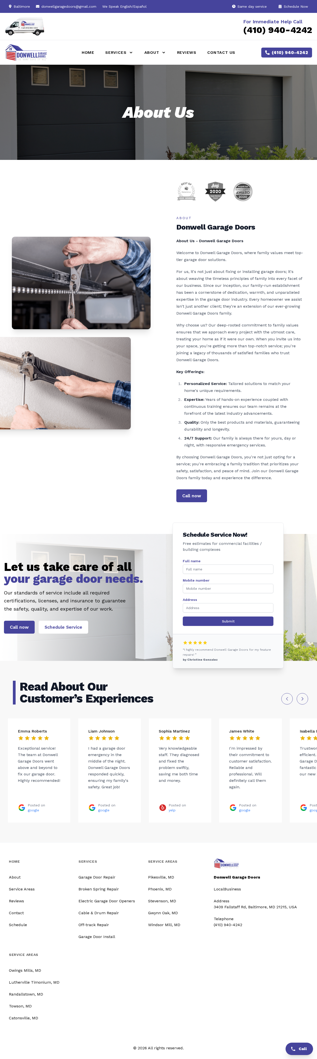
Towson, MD (20, 1006)
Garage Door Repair (97, 877)
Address (190, 600)
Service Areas (22, 889)
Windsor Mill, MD (164, 924)
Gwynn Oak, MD (163, 913)
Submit (228, 621)
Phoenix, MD (160, 889)
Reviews (187, 52)
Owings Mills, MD (25, 970)
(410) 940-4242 (277, 30)
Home (88, 52)
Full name (192, 561)
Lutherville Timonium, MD (34, 982)
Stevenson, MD (162, 901)
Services (88, 861)
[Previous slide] (287, 699)
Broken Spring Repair (99, 889)
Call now (191, 495)
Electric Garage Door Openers (107, 901)
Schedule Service (63, 627)
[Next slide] (302, 699)
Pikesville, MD (161, 877)
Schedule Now (295, 6)
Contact (16, 913)
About (15, 877)
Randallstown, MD (26, 994)
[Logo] (37, 52)
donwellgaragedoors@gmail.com (68, 6)
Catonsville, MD (23, 1018)
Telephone (224, 918)
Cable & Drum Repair (99, 913)
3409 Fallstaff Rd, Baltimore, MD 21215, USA (255, 907)
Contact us (221, 52)
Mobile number (196, 580)
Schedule (18, 924)
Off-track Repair (94, 924)
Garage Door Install (97, 936)
